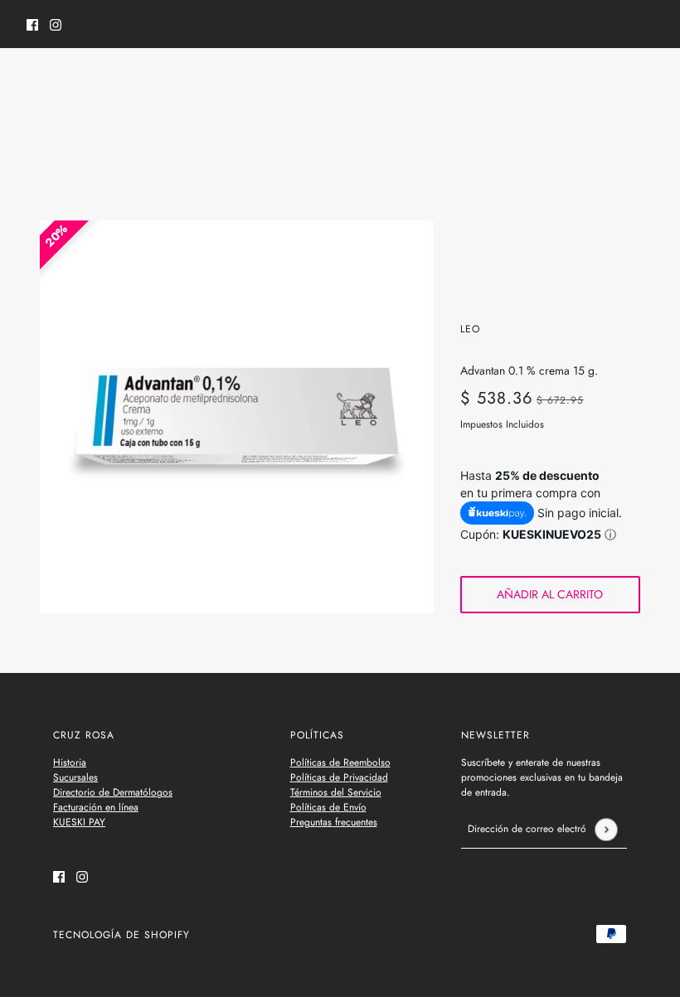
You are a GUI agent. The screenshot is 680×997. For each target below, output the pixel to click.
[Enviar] (606, 829)
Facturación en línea (95, 807)
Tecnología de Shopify (121, 934)
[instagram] (55, 24)
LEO (470, 329)
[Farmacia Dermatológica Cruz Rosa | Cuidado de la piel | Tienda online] (340, 82)
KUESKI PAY (79, 822)
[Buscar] (36, 79)
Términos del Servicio (335, 792)
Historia (69, 762)
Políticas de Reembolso (340, 762)
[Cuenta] (613, 82)
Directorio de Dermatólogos (112, 792)
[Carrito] (644, 82)
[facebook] (32, 24)
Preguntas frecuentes (333, 822)
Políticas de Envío (328, 807)
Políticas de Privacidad (339, 777)
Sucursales (75, 777)
